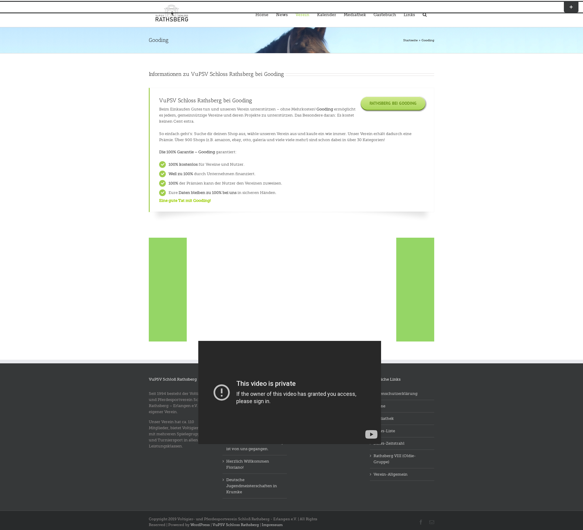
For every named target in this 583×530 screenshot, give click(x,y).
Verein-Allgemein (390, 474)
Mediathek (383, 418)
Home (379, 406)
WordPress (200, 525)
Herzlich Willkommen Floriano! (247, 464)
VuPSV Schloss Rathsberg (236, 525)
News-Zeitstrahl (388, 443)
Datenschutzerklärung (395, 393)
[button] (425, 14)
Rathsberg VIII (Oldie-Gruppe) (394, 459)
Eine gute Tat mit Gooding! (185, 200)
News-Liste (384, 431)
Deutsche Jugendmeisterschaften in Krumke (251, 485)
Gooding (206, 152)
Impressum (272, 525)
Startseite (410, 40)
